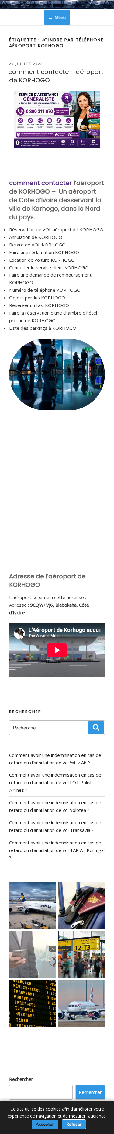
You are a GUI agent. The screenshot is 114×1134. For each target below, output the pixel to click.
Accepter (45, 1124)
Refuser (73, 1124)
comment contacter (40, 183)
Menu (60, 17)
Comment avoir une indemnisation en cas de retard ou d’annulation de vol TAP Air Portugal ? (57, 850)
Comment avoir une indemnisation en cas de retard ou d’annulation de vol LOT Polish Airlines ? (55, 782)
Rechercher (21, 1079)
